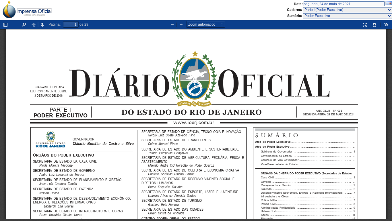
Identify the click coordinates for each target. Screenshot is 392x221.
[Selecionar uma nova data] (388, 4)
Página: (54, 24)
